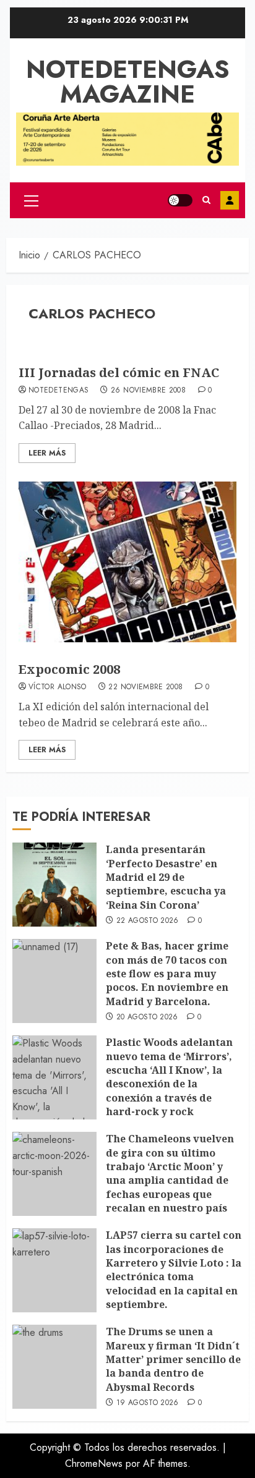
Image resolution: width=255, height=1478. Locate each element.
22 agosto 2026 (147, 921)
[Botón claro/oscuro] (180, 200)
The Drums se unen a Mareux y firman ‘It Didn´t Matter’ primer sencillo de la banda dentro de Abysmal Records (173, 1359)
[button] (31, 200)
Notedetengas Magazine (128, 81)
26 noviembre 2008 (148, 391)
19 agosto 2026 (147, 1403)
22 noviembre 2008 (145, 687)
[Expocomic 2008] (127, 562)
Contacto (229, 200)
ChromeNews (94, 1463)
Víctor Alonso (57, 687)
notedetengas (58, 391)
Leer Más (47, 453)
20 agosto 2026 (147, 1017)
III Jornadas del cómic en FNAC (119, 372)
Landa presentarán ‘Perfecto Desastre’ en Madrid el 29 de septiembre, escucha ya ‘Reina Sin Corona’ (166, 877)
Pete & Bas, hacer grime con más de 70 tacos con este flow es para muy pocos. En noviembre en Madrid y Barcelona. (167, 973)
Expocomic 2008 (69, 669)
